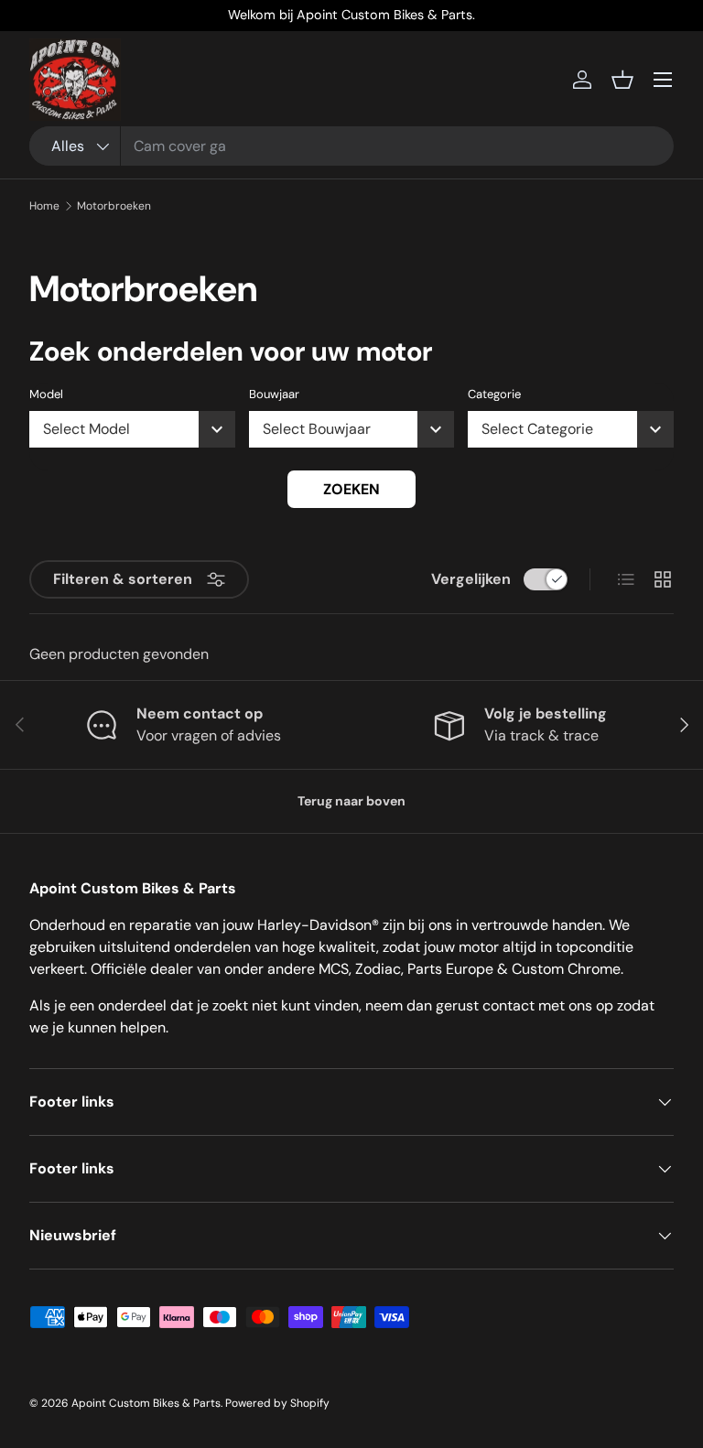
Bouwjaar (274, 394)
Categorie (494, 394)
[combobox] (351, 146)
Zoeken (351, 489)
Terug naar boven (351, 801)
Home (44, 205)
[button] (622, 79)
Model (46, 394)
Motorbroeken (114, 205)
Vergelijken (471, 579)
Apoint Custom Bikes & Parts (146, 1403)
